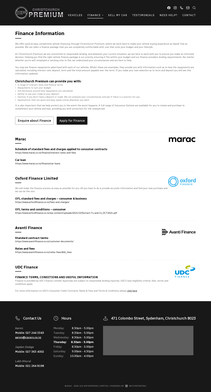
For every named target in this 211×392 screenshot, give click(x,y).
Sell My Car (117, 15)
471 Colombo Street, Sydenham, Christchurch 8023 (153, 318)
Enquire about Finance (34, 120)
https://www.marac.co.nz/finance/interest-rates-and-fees (45, 152)
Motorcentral (137, 386)
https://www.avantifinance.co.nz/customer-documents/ (44, 241)
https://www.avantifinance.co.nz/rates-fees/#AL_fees (43, 252)
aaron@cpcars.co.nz (28, 337)
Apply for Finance (72, 120)
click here (132, 290)
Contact (189, 15)
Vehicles (75, 15)
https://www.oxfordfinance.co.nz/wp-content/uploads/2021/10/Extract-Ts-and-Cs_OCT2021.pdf (66, 213)
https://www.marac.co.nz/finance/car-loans (37, 163)
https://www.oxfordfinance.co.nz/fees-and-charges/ (42, 202)
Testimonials (143, 15)
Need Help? (168, 15)
